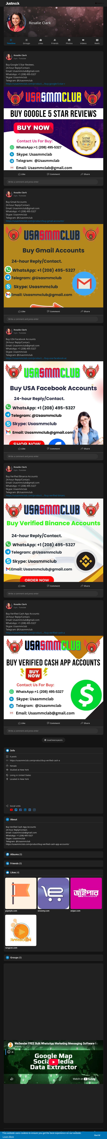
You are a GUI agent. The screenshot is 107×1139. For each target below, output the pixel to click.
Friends (14, 863)
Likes (13, 872)
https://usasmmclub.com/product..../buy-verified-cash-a (35, 632)
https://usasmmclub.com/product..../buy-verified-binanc (35, 495)
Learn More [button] (8, 1137)
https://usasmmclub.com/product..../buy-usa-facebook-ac (36, 358)
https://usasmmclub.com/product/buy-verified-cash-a (35, 760)
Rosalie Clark (40, 22)
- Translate (22, 58)
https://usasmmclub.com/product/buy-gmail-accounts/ (35, 220)
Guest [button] (99, 3)
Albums (14, 854)
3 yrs (15, 58)
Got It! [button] (97, 1135)
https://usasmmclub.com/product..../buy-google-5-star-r (35, 83)
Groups (14, 957)
